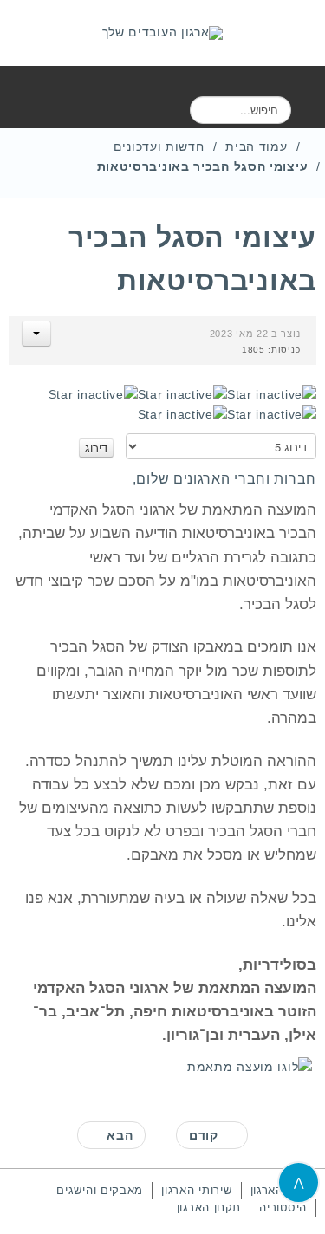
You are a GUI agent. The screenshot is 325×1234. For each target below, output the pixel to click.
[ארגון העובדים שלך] (163, 33)
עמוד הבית (256, 146)
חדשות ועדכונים (159, 146)
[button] (36, 334)
